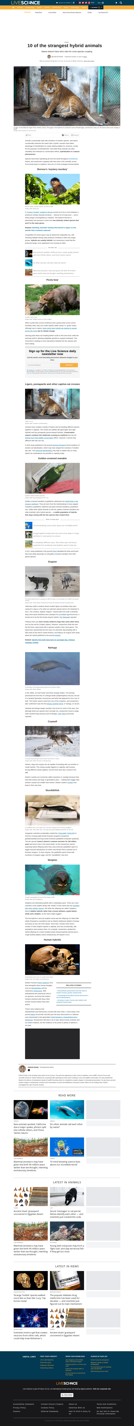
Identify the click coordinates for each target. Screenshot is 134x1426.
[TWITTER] (29, 1070)
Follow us (66, 135)
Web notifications (105, 1408)
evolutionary (73, 159)
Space (66, 7)
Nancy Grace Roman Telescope (72, 12)
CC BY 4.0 (70, 829)
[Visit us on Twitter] (77, 3)
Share (29, 135)
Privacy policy (19, 1408)
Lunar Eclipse (52, 12)
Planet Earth (57, 7)
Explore (84, 7)
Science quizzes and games (100, 1360)
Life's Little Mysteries (47, 1360)
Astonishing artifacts (46, 1368)
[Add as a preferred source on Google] (67, 1395)
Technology (75, 7)
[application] (52, 1044)
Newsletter (76, 135)
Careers (16, 1411)
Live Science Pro (103, 12)
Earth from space (45, 1362)
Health (39, 7)
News (85, 57)
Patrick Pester (58, 57)
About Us (73, 1404)
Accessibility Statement (23, 1404)
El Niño (90, 12)
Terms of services (49, 370)
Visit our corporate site (102, 1389)
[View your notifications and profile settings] (116, 3)
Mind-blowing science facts (99, 1371)
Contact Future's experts (52, 1404)
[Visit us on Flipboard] (86, 3)
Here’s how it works (89, 61)
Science (47, 7)
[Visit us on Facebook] (74, 3)
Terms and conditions (106, 1404)
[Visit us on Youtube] (83, 3)
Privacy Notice (31, 371)
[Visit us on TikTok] (89, 3)
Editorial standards (49, 1411)
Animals (20, 7)
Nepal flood (38, 12)
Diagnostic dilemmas (47, 1365)
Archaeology (30, 7)
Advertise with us (77, 1408)
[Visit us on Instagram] (80, 3)
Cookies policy (47, 1408)
